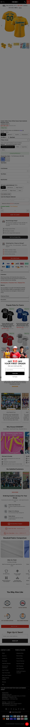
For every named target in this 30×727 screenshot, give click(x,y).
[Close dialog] (27, 348)
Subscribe (15, 373)
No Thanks (15, 376)
